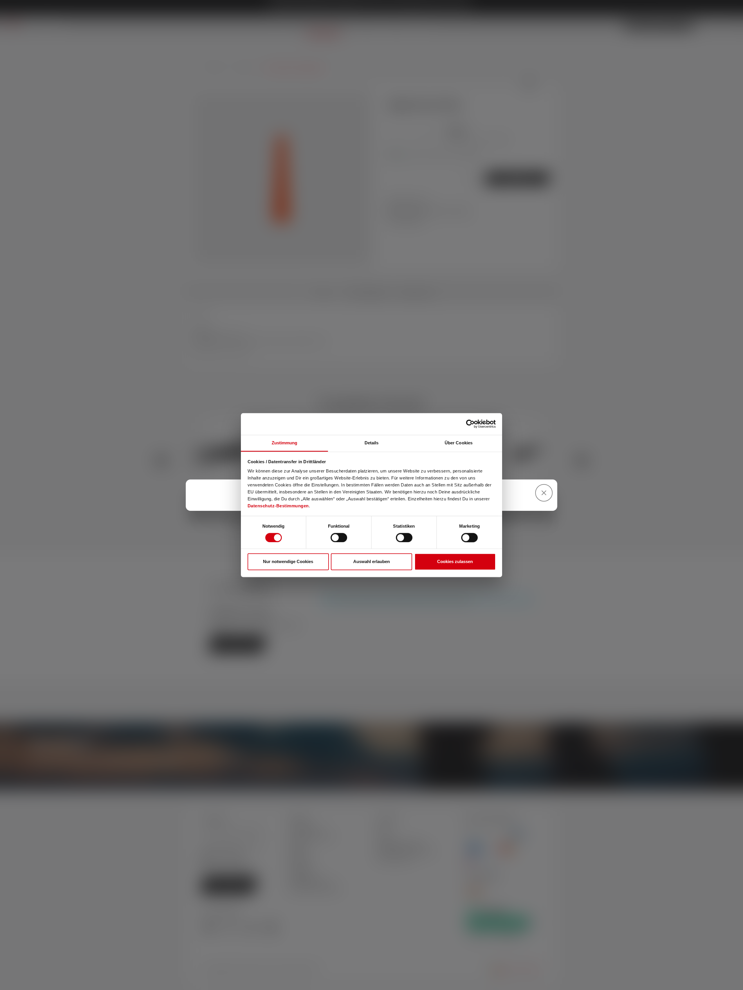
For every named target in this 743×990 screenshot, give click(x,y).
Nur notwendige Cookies (288, 561)
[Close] (544, 493)
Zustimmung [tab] (284, 442)
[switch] (339, 537)
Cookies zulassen (455, 561)
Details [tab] (372, 442)
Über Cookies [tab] (459, 442)
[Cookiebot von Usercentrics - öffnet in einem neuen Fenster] (470, 423)
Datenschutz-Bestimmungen (278, 505)
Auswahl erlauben (371, 561)
